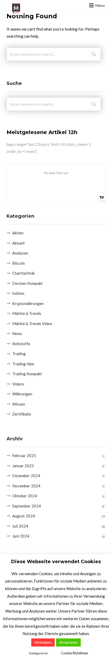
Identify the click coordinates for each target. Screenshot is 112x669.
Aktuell (18, 243)
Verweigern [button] (43, 642)
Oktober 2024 (24, 495)
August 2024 (23, 516)
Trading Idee (23, 363)
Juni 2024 (20, 536)
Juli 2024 (20, 526)
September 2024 (26, 506)
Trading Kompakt (27, 373)
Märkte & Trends (26, 313)
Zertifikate (21, 414)
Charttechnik (23, 273)
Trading (19, 353)
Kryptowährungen (28, 303)
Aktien (17, 232)
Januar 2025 (23, 465)
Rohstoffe (21, 343)
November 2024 (26, 485)
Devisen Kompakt (27, 283)
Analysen (20, 253)
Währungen (22, 393)
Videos (18, 384)
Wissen (18, 404)
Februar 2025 (24, 455)
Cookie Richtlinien (74, 653)
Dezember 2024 (26, 475)
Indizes (18, 293)
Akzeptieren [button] (68, 642)
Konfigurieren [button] (38, 653)
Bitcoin (18, 263)
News (17, 333)
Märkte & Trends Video (32, 323)
